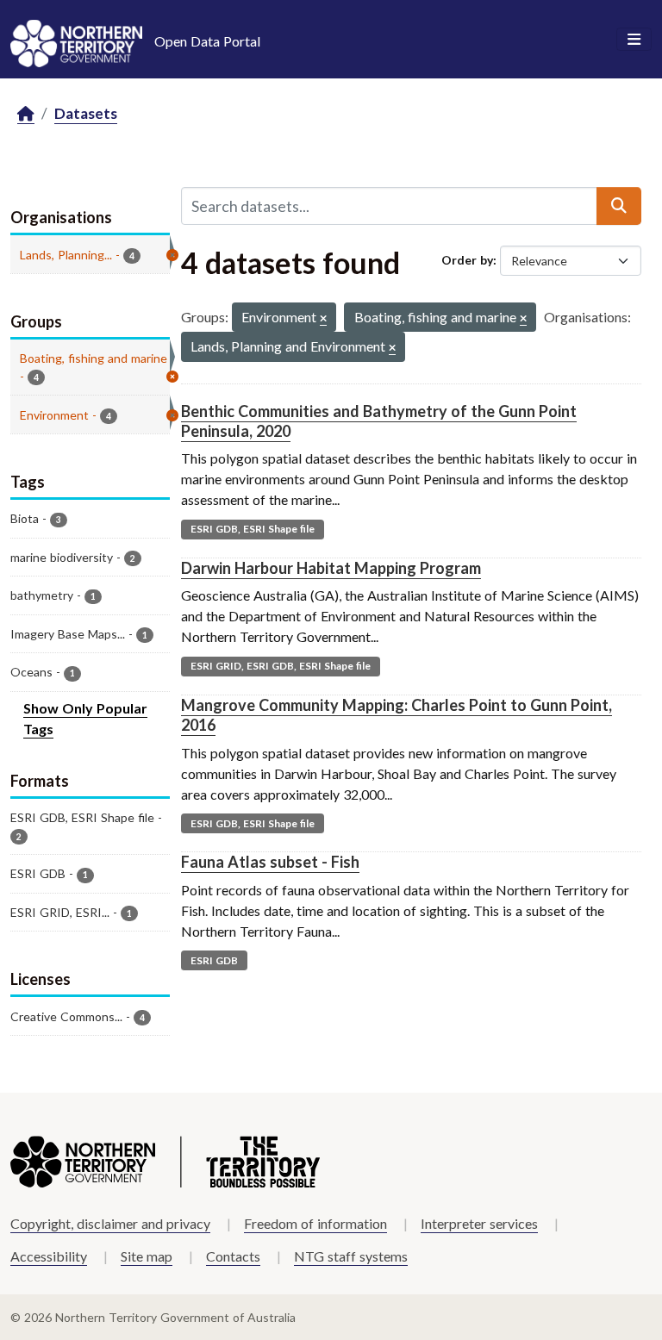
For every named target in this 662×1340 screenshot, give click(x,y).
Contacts (233, 1256)
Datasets (85, 113)
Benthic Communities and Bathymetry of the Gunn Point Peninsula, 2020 (379, 421)
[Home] (25, 114)
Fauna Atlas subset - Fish (270, 861)
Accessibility (48, 1256)
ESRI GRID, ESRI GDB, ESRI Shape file (280, 665)
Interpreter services (479, 1223)
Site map (146, 1256)
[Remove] (323, 319)
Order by (467, 259)
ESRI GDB (214, 960)
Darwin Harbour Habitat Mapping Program (331, 567)
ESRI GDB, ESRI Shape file (252, 528)
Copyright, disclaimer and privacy (110, 1223)
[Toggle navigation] (634, 40)
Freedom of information (315, 1223)
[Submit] (618, 206)
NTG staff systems (351, 1256)
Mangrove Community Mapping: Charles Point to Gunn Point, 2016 (396, 714)
